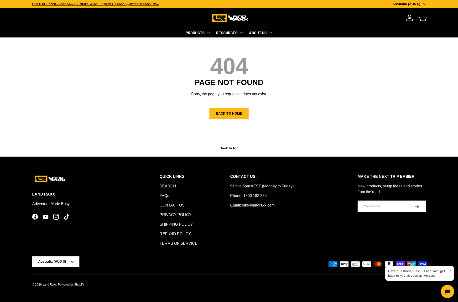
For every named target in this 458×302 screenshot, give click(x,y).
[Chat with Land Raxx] (447, 291)
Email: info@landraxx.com (252, 205)
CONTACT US (172, 205)
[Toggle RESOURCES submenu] (241, 32)
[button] (423, 18)
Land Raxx (49, 284)
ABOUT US (258, 32)
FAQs (164, 196)
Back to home (229, 113)
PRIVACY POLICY (176, 215)
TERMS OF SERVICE (179, 243)
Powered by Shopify (71, 284)
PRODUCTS (195, 32)
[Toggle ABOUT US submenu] (270, 32)
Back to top (229, 148)
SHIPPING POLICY (176, 224)
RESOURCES (227, 32)
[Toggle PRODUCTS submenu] (208, 32)
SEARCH (168, 186)
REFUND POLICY (175, 234)
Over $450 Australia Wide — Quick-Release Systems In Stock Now (95, 4)
